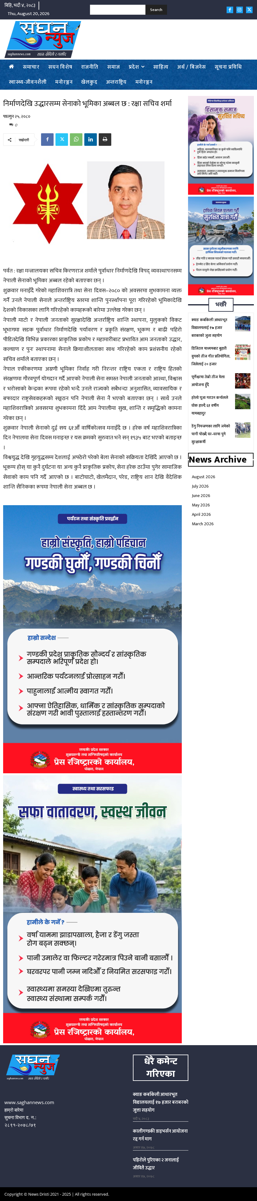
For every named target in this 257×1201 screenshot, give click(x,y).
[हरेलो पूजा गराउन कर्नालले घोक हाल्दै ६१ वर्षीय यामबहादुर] (242, 401)
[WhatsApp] (76, 139)
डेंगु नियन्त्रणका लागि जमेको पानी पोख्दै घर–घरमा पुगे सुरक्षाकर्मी (210, 434)
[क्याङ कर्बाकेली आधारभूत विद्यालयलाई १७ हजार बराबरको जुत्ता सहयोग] (242, 323)
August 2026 (203, 476)
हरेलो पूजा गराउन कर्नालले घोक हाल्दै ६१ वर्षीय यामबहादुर (209, 405)
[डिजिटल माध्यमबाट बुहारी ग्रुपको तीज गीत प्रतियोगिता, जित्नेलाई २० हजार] (242, 352)
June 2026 (201, 495)
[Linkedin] (90, 139)
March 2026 (203, 523)
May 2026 (201, 505)
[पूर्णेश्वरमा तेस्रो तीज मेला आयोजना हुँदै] (242, 381)
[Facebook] (230, 10)
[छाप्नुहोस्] (105, 139)
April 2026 (201, 514)
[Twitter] (249, 10)
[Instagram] (239, 10)
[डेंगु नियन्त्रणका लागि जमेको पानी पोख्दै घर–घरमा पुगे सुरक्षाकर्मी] (242, 430)
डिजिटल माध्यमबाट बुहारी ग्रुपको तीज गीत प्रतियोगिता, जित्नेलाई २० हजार (210, 356)
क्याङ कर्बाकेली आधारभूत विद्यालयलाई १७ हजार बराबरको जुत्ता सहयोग (209, 328)
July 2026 (200, 486)
